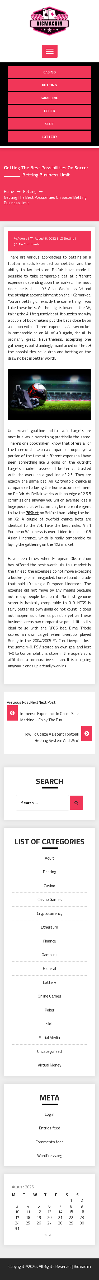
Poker (49, 110)
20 (49, 1217)
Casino (49, 72)
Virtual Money (49, 1065)
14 (60, 1212)
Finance (49, 941)
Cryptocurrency (49, 913)
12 (39, 1212)
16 (82, 1212)
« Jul (47, 1234)
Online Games (49, 996)
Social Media (49, 1038)
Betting (49, 85)
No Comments (29, 244)
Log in (49, 1114)
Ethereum (49, 927)
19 (39, 1217)
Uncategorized (49, 1051)
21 (60, 1217)
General (49, 968)
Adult (49, 858)
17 (17, 1217)
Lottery (49, 136)
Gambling (49, 98)
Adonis (22, 238)
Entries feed (49, 1128)
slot (49, 123)
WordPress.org (49, 1156)
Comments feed (50, 1142)
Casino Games (49, 899)
